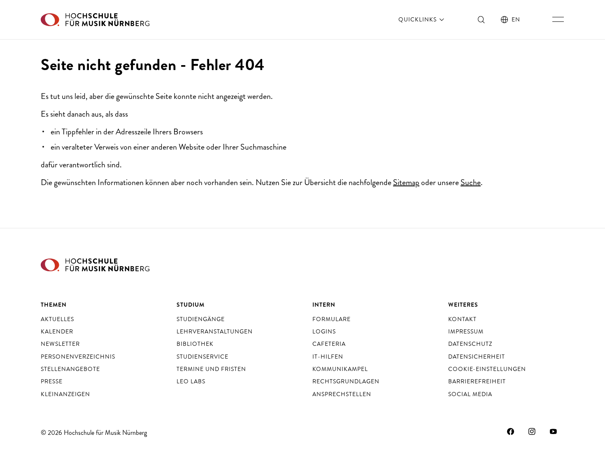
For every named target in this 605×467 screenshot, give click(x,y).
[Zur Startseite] (95, 19)
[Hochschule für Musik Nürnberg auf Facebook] (510, 431)
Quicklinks (418, 19)
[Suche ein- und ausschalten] (481, 19)
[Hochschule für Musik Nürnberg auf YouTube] (553, 431)
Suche (471, 182)
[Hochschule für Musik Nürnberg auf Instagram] (532, 431)
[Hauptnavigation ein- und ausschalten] (558, 19)
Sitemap (406, 182)
